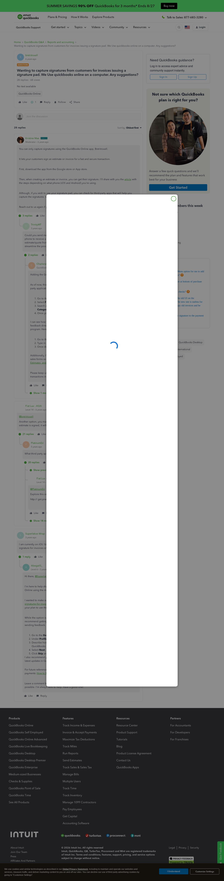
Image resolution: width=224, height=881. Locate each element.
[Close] (173, 198)
